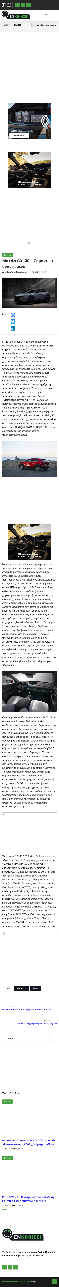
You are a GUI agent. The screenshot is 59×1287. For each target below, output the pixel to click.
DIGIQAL (33, 1282)
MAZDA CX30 (21, 988)
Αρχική (7, 25)
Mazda (35, 988)
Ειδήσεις (17, 25)
